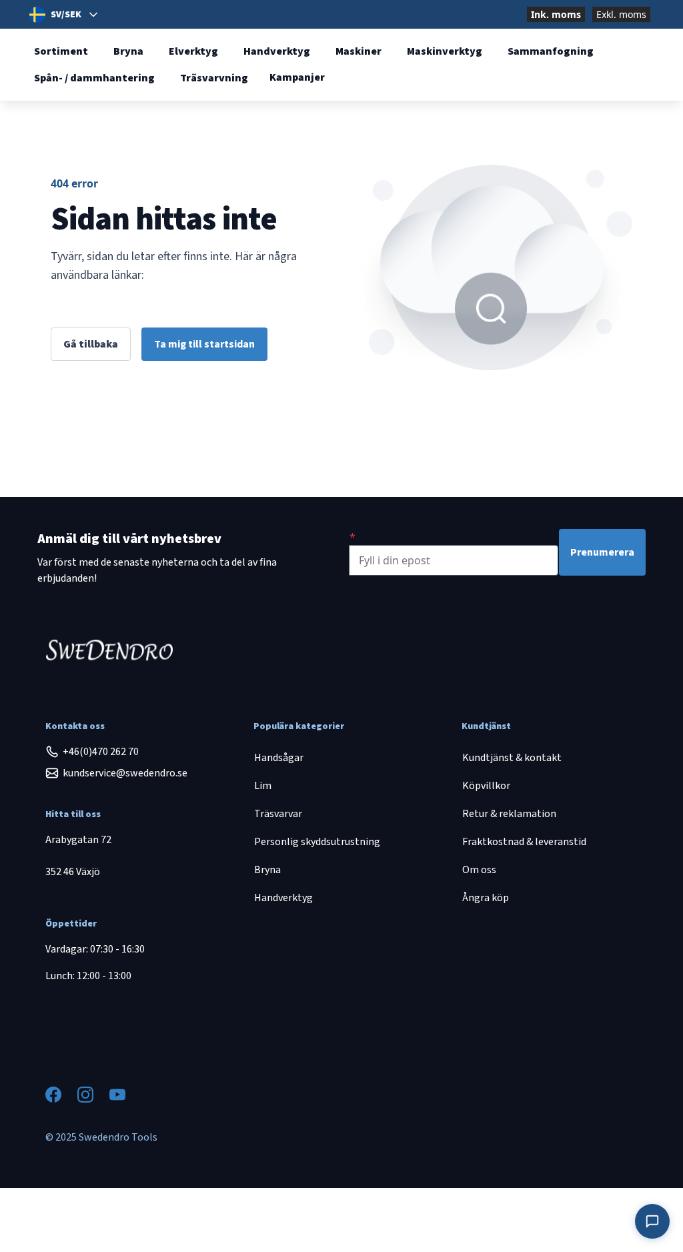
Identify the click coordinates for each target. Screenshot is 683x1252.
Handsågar (278, 757)
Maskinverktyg (444, 51)
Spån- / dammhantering (94, 78)
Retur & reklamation (509, 813)
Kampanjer (297, 77)
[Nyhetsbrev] (353, 537)
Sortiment (61, 51)
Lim (262, 785)
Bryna (128, 51)
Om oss (479, 869)
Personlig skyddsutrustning (317, 841)
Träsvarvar (278, 813)
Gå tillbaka (90, 344)
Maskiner (358, 51)
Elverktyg (193, 51)
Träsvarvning (214, 78)
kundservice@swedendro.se (125, 773)
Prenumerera (602, 552)
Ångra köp (485, 897)
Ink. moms (556, 14)
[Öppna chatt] (652, 1221)
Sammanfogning (551, 51)
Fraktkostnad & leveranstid (524, 841)
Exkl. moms (621, 14)
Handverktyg (276, 51)
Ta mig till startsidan (204, 344)
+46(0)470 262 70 (101, 751)
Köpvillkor (486, 785)
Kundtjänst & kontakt (512, 757)
